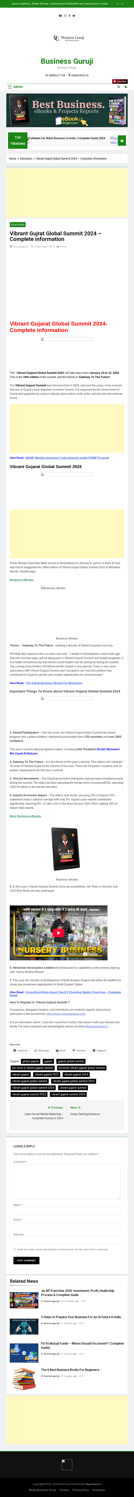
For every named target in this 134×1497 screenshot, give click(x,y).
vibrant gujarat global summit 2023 (74, 1081)
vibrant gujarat (20, 1074)
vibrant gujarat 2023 (47, 1074)
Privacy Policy (80, 1490)
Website (18, 1234)
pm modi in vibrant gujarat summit (32, 1068)
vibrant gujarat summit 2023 (29, 1094)
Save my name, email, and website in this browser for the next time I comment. (62, 1249)
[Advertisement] (67, 192)
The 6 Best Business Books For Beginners (54, 683)
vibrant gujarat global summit (29, 1081)
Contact (64, 1490)
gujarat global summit (71, 1061)
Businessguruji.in (97, 1026)
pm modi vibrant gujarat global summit (82, 1068)
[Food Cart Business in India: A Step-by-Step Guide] (104, 144)
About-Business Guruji (42, 1490)
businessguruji (20, 246)
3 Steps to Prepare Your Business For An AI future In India (81, 1317)
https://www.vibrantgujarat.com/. (66, 1013)
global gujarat (31, 1061)
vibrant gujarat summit (73, 1087)
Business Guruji (67, 61)
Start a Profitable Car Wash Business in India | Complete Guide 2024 (49, 138)
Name (18, 1205)
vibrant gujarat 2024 (76, 1074)
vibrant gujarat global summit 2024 (33, 1087)
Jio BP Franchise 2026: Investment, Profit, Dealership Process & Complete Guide (62, 3)
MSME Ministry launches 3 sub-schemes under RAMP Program (67, 457)
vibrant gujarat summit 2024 (68, 1094)
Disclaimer (98, 1490)
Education (17, 224)
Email (17, 1219)
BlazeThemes (93, 1484)
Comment (20, 1161)
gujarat (48, 1061)
